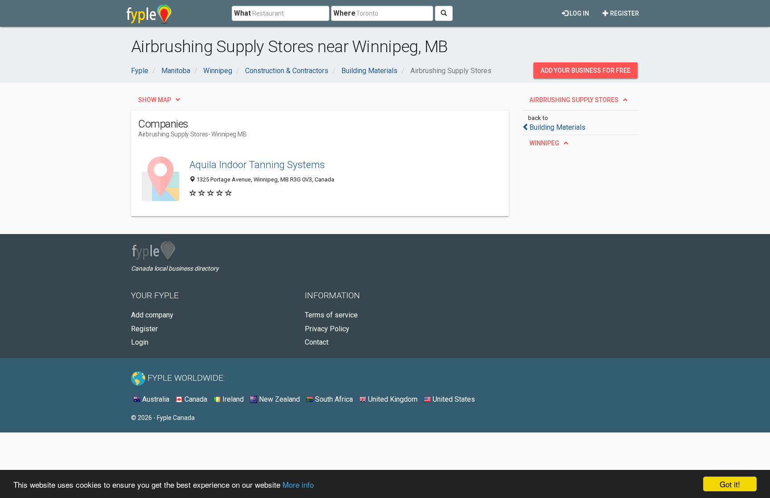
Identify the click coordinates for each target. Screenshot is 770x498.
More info (298, 484)
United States (453, 399)
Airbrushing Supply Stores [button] (573, 99)
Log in (578, 13)
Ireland (232, 399)
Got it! (730, 484)
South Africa (333, 399)
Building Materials (557, 127)
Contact (316, 342)
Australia (154, 399)
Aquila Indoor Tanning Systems (257, 164)
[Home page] (149, 13)
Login (139, 342)
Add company (152, 315)
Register (624, 13)
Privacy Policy (327, 329)
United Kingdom (392, 399)
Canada (195, 399)
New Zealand (278, 399)
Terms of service (331, 315)
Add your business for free (586, 70)
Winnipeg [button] (544, 143)
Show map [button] (154, 99)
